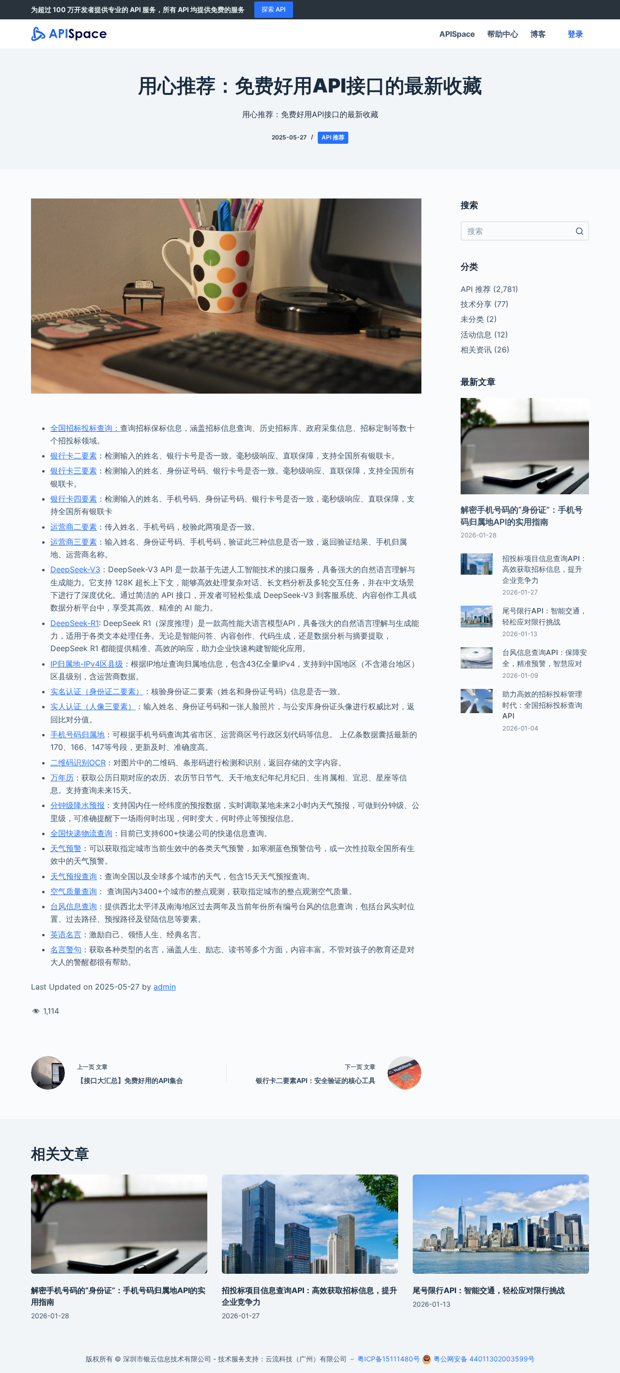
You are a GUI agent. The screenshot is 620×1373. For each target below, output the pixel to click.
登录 (575, 34)
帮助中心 (502, 34)
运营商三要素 (73, 542)
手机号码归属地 (77, 734)
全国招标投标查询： (85, 428)
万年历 (62, 777)
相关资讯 (476, 349)
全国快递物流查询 (81, 833)
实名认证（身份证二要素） (96, 691)
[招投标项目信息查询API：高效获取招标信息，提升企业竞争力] (310, 1224)
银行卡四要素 (73, 498)
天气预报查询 (73, 876)
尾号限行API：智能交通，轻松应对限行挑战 (489, 1290)
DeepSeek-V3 (75, 569)
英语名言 (65, 934)
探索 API (274, 9)
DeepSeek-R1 (74, 623)
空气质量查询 (73, 891)
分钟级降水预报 (77, 805)
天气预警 (65, 848)
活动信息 (476, 334)
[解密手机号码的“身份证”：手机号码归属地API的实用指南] (119, 1224)
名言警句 (65, 949)
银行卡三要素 (73, 470)
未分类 (472, 319)
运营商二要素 (73, 527)
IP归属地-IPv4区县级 (86, 664)
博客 (538, 34)
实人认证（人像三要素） (93, 706)
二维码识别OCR (78, 762)
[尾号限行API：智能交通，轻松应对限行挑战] (501, 1224)
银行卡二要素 (73, 455)
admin (165, 987)
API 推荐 (333, 137)
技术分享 (476, 304)
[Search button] (579, 231)
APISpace (457, 34)
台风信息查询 (73, 906)
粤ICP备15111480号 (388, 1359)
